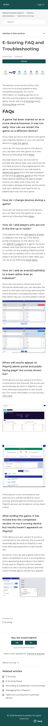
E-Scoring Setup (14, 681)
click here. (7, 396)
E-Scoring (28, 101)
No (31, 643)
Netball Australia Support (13, 13)
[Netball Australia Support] (6, 4)
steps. (31, 154)
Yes (17, 643)
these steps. (31, 260)
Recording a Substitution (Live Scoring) (25, 685)
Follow (24, 61)
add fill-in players (15, 244)
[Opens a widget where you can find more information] (38, 721)
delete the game (11, 172)
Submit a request (35, 653)
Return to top (9, 662)
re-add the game (22, 175)
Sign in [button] (41, 4)
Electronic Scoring (26, 16)
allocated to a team (34, 234)
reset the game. (20, 143)
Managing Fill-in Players (18, 690)
